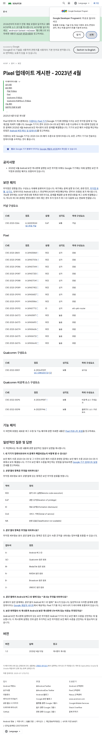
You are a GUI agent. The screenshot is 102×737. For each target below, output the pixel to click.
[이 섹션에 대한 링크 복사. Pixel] (11, 235)
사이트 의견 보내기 (69, 721)
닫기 (78, 35)
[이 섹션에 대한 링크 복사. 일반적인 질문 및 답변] (34, 442)
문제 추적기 (73, 712)
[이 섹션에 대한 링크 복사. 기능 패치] (18, 425)
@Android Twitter (43, 686)
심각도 (9, 191)
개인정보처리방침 (53, 721)
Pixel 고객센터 (74, 690)
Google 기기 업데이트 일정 (85, 462)
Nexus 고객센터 (75, 694)
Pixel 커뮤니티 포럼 (74, 431)
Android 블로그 (42, 694)
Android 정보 (8, 721)
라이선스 (39, 721)
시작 (91, 35)
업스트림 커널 (30, 226)
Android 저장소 (9, 686)
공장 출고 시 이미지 (10, 703)
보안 (19, 63)
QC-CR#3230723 (41, 373)
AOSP (5, 63)
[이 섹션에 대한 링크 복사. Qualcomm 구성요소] (29, 353)
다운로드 (6, 694)
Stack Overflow (75, 707)
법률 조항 (30, 721)
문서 (5, 11)
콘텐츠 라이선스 (42, 666)
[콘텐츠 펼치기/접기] (19, 81)
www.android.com (77, 699)
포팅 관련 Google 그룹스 (46, 712)
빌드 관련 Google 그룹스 (46, 707)
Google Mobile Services (79, 703)
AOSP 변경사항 (23, 33)
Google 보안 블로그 (44, 699)
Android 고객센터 (76, 686)
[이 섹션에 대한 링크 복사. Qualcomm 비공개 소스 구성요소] (42, 382)
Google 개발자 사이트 (49, 149)
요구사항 (6, 690)
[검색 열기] (63, 3)
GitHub (6, 712)
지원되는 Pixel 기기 (37, 121)
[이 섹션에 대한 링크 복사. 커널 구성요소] (20, 206)
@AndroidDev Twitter (45, 690)
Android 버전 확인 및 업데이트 (23, 130)
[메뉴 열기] (4, 3)
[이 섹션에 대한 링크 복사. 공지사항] (17, 162)
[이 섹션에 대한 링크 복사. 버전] (11, 634)
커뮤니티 (20, 721)
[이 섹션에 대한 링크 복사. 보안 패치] (18, 183)
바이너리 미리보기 (10, 699)
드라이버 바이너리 (10, 707)
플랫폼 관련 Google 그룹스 (47, 703)
